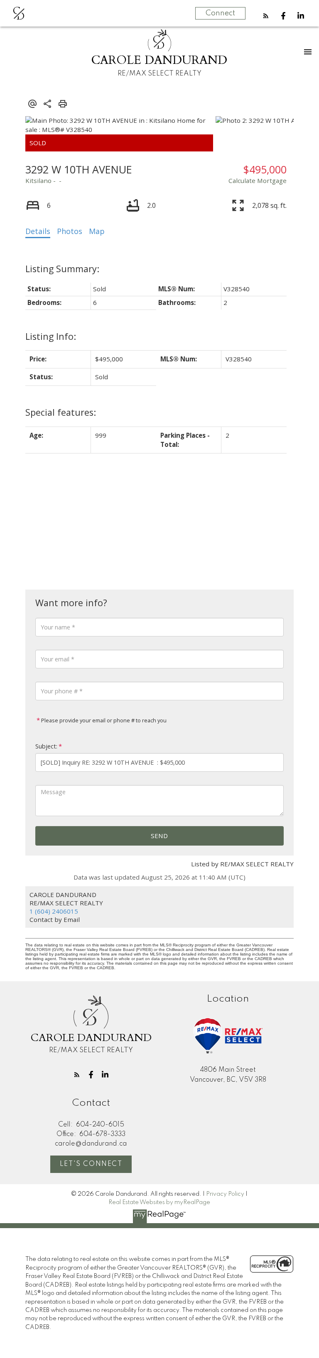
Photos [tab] (69, 231)
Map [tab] (97, 231)
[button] (266, 16)
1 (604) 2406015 (53, 911)
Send (159, 835)
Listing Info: (50, 336)
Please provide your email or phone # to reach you (103, 720)
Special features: (60, 412)
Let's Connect (91, 1164)
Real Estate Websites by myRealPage (159, 1202)
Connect (220, 13)
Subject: (46, 746)
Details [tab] (37, 231)
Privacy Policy (225, 1194)
